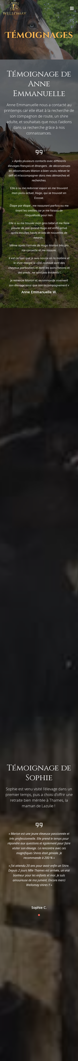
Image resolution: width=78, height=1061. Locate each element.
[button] (39, 915)
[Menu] (72, 8)
